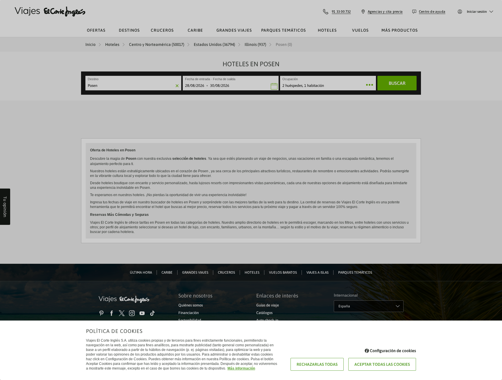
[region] (251, 190)
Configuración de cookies (393, 350)
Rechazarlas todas (317, 364)
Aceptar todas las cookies (382, 364)
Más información (241, 368)
